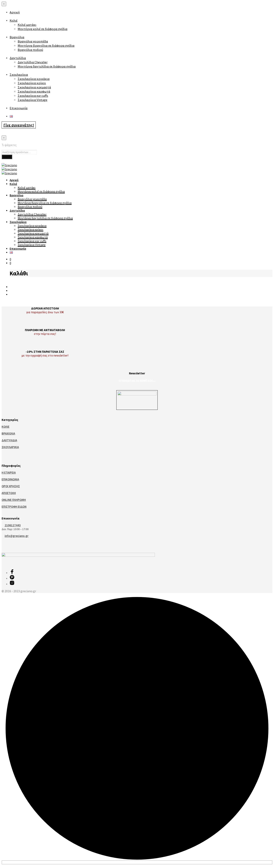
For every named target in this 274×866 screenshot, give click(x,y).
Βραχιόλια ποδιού (30, 50)
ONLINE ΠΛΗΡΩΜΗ (14, 500)
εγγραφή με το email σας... (137, 380)
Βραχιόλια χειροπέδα (33, 41)
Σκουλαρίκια (19, 75)
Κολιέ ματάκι (27, 25)
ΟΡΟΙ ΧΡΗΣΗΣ (11, 486)
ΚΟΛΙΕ (5, 426)
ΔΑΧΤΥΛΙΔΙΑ (9, 440)
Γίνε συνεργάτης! (18, 124)
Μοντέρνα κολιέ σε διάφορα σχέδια (42, 29)
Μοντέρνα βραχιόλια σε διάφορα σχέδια (46, 45)
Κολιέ (13, 20)
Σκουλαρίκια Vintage (32, 100)
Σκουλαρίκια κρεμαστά (34, 87)
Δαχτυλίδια (18, 58)
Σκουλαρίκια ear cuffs (33, 96)
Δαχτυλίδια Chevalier (33, 62)
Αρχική (15, 12)
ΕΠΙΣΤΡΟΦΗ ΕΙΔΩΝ (14, 506)
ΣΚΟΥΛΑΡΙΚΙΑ (10, 447)
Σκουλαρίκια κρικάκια (34, 79)
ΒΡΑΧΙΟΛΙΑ (8, 433)
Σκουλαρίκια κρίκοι (32, 83)
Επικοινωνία (18, 108)
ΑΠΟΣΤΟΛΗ (9, 493)
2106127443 (13, 525)
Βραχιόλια (17, 37)
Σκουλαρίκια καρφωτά (34, 91)
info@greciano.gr (16, 536)
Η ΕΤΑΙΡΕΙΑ (9, 472)
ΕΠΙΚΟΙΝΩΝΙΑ (10, 479)
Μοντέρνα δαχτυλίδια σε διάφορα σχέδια (47, 66)
